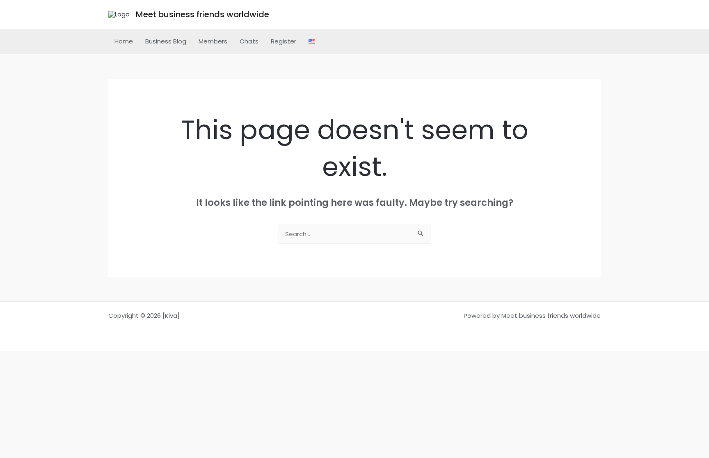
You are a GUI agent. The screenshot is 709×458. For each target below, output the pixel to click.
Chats (249, 41)
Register (283, 41)
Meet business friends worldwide (202, 14)
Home (123, 41)
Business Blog (165, 41)
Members (213, 41)
